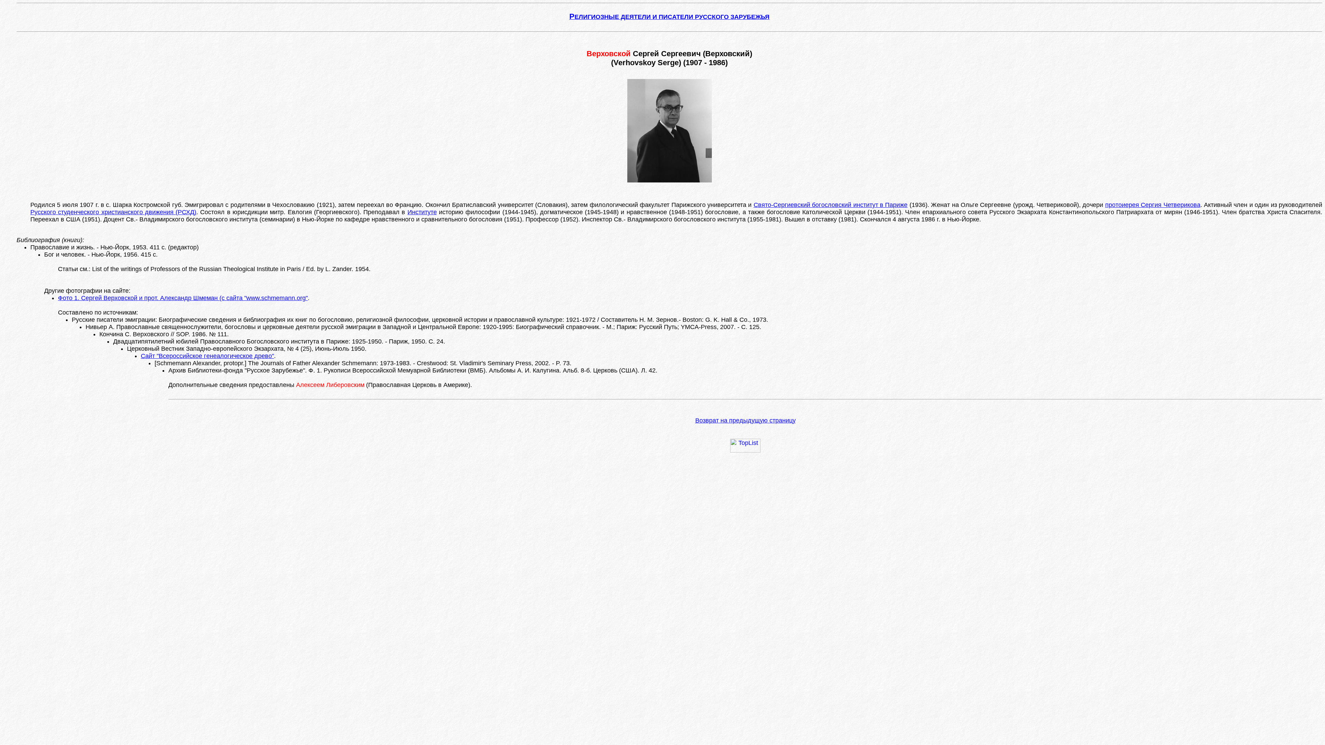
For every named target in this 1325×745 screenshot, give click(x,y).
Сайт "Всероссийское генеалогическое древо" (207, 355)
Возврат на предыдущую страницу (745, 420)
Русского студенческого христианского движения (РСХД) (113, 212)
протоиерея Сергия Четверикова (1152, 204)
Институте (422, 212)
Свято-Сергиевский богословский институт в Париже (831, 204)
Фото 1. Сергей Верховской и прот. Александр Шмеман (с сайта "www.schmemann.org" (183, 298)
